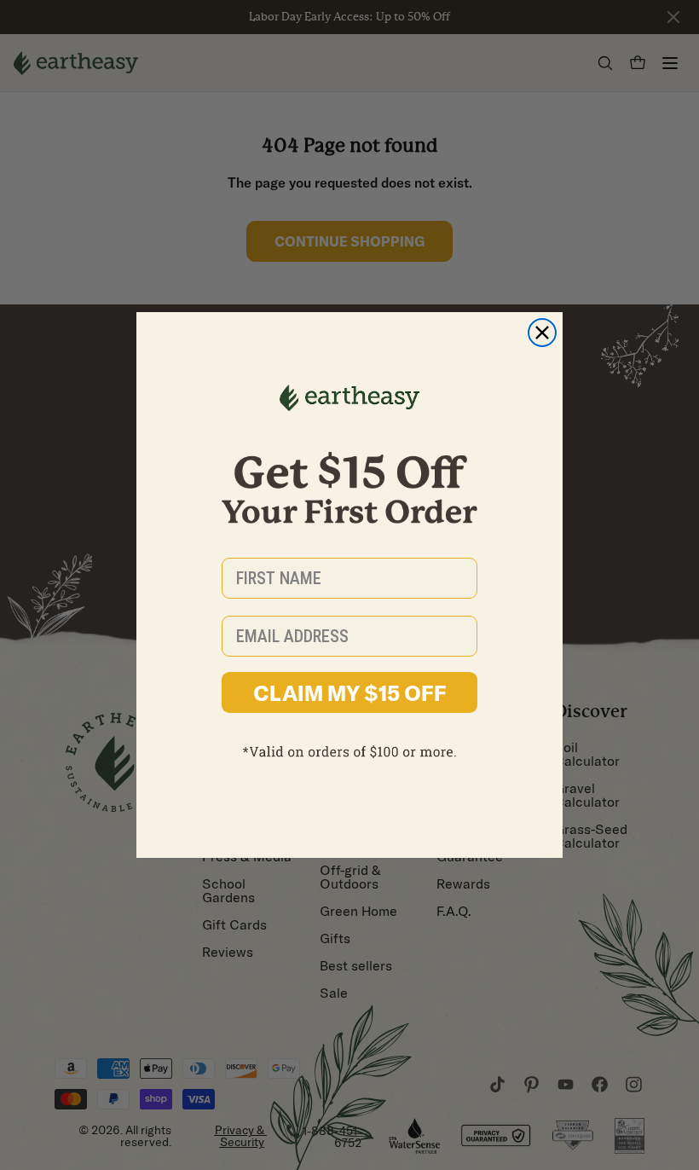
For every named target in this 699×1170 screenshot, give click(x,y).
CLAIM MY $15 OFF (350, 693)
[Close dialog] (542, 332)
